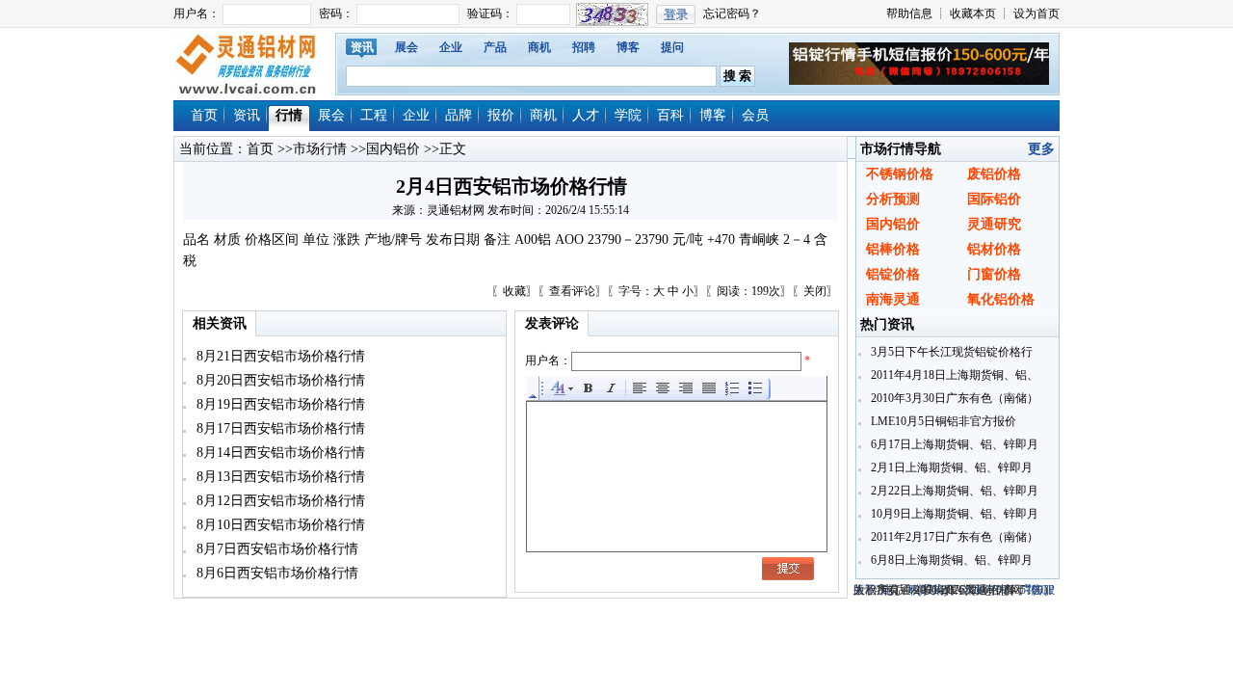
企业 (450, 47)
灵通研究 (994, 224)
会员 (755, 115)
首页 (204, 115)
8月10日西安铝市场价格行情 (279, 525)
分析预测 (893, 199)
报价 (500, 115)
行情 (288, 115)
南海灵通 (893, 299)
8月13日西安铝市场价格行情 (279, 476)
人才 (585, 115)
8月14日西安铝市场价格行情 (279, 452)
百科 (670, 115)
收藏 (514, 291)
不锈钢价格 (899, 174)
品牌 (458, 115)
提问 (672, 47)
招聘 (583, 47)
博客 (628, 47)
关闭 (814, 291)
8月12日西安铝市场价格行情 (279, 501)
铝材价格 (994, 249)
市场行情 (320, 149)
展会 (406, 47)
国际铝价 (994, 199)
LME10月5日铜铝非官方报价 (942, 421)
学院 (628, 115)
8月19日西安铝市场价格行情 (279, 404)
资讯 (362, 47)
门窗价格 (994, 274)
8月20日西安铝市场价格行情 (279, 380)
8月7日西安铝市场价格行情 (275, 549)
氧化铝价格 (1001, 299)
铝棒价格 (893, 249)
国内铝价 (393, 149)
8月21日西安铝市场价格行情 (279, 356)
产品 (495, 47)
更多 (1041, 149)
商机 (539, 47)
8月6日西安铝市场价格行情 (275, 573)
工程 (373, 115)
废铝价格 (994, 174)
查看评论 (572, 291)
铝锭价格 (893, 274)
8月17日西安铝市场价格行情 (279, 428)
